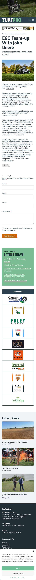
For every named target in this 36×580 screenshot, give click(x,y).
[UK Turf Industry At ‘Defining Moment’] (18, 430)
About (4, 542)
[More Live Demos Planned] (18, 457)
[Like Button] (4, 165)
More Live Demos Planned (13, 265)
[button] (33, 551)
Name (4, 184)
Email (4, 193)
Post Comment (9, 235)
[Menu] (33, 20)
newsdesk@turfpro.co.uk (11, 532)
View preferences (18, 573)
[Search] (29, 20)
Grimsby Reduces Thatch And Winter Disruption (17, 269)
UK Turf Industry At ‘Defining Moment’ (15, 260)
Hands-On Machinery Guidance (15, 280)
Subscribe (5, 544)
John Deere (10, 88)
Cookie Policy (13, 578)
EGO (27, 84)
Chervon (5, 84)
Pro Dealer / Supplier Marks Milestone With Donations (14, 275)
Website (4, 202)
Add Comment (7, 211)
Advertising (6, 547)
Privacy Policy (21, 578)
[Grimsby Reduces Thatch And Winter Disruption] (18, 483)
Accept (18, 568)
